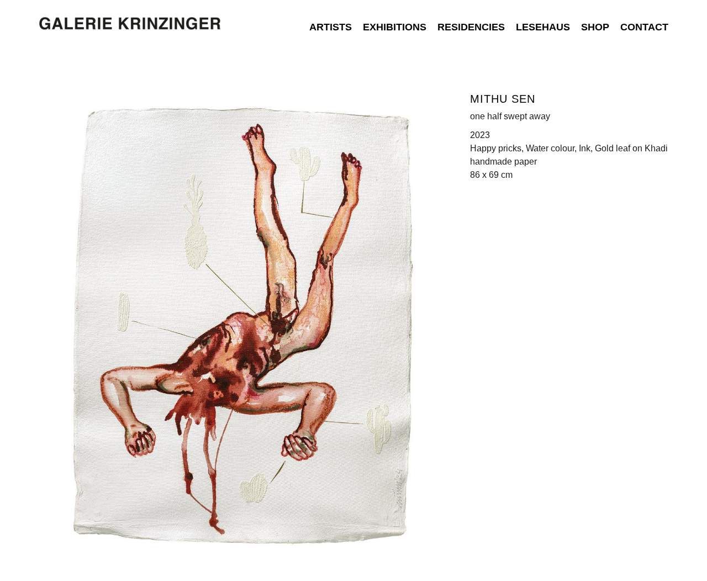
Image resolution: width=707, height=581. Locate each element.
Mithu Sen (502, 99)
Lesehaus (543, 27)
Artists (330, 27)
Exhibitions (394, 27)
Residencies (471, 27)
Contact (644, 27)
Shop (595, 27)
